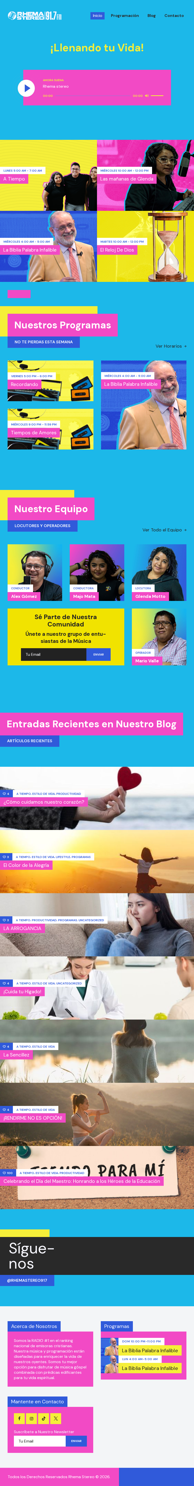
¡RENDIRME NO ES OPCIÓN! (33, 1118)
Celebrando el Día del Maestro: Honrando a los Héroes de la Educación (82, 1181)
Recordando (24, 384)
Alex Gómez (24, 596)
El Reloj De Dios (117, 250)
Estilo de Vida (43, 794)
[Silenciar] (146, 95)
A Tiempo (14, 179)
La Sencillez (16, 1054)
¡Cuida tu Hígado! (22, 991)
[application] (104, 96)
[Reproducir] (26, 88)
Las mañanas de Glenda (126, 179)
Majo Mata (84, 596)
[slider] (158, 95)
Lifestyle (63, 857)
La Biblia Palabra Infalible (30, 250)
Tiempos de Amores (34, 433)
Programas (81, 857)
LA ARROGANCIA (22, 928)
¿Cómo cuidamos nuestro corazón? (44, 802)
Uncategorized (91, 920)
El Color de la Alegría (26, 865)
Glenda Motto (150, 596)
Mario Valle (147, 661)
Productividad (68, 794)
